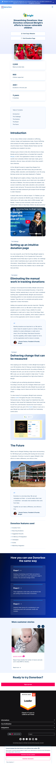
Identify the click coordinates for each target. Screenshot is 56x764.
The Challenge (17, 116)
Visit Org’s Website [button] (29, 33)
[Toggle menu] (52, 7)
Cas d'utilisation (6, 724)
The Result (16, 121)
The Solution (16, 119)
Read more (16, 667)
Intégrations (5, 727)
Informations (5, 720)
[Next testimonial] (38, 626)
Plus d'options (9, 762)
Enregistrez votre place (34, 3)
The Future (16, 124)
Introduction (16, 114)
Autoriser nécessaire (28, 758)
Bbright (12, 156)
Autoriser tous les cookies (28, 754)
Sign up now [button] (28, 684)
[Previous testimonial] (42, 626)
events (17, 397)
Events (31, 407)
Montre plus (17, 752)
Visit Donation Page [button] (29, 38)
